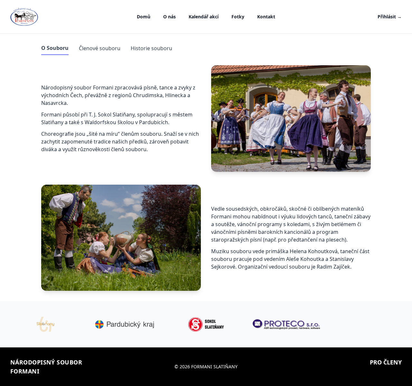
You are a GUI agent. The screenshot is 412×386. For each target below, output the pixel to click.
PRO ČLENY (386, 362)
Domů (143, 17)
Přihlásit (390, 17)
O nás (169, 17)
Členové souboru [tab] (99, 48)
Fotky (237, 17)
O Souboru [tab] (55, 47)
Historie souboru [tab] (151, 48)
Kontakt (266, 17)
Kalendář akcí (204, 17)
